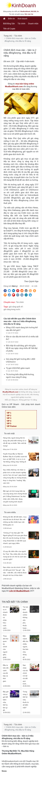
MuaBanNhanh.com (10, 392)
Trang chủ (8, 36)
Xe (38, 11)
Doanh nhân (33, 24)
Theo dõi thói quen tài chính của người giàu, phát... (5, 646)
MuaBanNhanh (25, 11)
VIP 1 (9, 413)
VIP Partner (12, 426)
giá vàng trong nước (12, 309)
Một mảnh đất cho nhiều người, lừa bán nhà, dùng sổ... (25, 646)
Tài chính (21, 24)
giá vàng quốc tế (16, 307)
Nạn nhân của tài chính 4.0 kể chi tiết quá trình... (25, 674)
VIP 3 (9, 418)
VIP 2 (9, 416)
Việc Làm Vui (28, 14)
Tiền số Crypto (9, 29)
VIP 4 (9, 421)
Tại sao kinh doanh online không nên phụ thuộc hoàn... (25, 617)
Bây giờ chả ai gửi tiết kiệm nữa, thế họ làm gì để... (6, 701)
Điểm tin (11, 19)
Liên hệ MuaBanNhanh (19, 591)
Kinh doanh (22, 19)
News (4, 771)
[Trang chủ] (4, 18)
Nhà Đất (33, 11)
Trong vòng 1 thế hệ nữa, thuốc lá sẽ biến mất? (26, 699)
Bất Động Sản (9, 24)
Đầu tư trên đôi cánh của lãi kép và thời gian (6, 673)
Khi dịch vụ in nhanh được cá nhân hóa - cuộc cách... (6, 617)
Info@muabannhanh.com (12, 761)
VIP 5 (9, 423)
